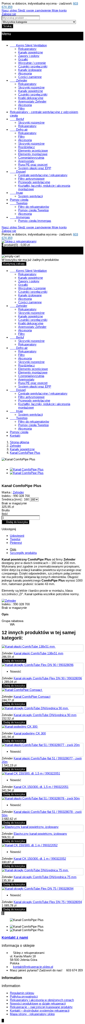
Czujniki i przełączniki (32, 66)
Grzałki (23, 59)
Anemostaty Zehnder (32, 101)
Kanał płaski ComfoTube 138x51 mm (38, 653)
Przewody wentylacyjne (34, 182)
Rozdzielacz (26, 147)
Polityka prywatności (24, 996)
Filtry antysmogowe (31, 178)
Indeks (7, 604)
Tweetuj (15, 539)
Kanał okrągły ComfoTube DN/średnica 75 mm (45, 877)
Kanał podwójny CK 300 (30, 733)
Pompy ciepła (19, 199)
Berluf (17, 119)
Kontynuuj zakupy (14, 263)
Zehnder (18, 80)
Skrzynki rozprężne (31, 87)
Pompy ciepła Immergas (34, 220)
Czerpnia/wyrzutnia (31, 157)
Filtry (21, 108)
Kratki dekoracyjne (30, 98)
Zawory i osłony (28, 56)
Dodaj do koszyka (15, 522)
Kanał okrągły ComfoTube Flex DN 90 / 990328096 (48, 678)
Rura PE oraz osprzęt (32, 164)
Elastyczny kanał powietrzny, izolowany (40, 833)
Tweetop (18, 203)
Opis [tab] (13, 549)
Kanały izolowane (30, 70)
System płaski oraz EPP (34, 168)
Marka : (7, 492)
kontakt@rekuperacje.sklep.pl (33, 966)
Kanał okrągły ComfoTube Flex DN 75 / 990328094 (48, 902)
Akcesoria (25, 73)
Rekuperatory (27, 49)
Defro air (19, 129)
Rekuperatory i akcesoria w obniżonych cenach (42, 1000)
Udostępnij (17, 535)
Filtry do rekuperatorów (33, 206)
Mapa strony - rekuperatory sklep (32, 1014)
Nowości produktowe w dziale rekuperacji (38, 1003)
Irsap (16, 192)
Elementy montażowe (32, 154)
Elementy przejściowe (33, 150)
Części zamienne (30, 77)
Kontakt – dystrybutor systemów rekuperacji (39, 1010)
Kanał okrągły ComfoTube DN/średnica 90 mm (45, 715)
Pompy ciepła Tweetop (33, 210)
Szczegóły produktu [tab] (23, 553)
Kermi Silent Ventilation (28, 45)
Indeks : (7, 496)
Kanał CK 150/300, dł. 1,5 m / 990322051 (41, 787)
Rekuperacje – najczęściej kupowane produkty (41, 1007)
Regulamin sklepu (22, 993)
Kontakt (15, 435)
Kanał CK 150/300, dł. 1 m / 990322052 (40, 858)
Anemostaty (26, 161)
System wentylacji (30, 196)
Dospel (18, 171)
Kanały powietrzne (30, 52)
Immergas (20, 217)
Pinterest (16, 542)
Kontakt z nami (15, 937)
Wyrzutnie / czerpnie (32, 63)
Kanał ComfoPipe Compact (32, 696)
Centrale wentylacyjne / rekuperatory (42, 175)
